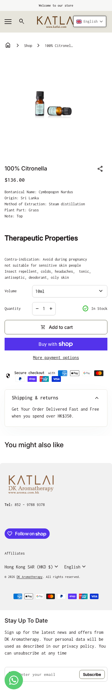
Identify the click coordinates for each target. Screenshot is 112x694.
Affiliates (15, 553)
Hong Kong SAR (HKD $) (32, 566)
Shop (28, 45)
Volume (11, 291)
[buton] (32, 566)
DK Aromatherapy (30, 577)
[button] (90, 21)
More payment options (56, 357)
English (75, 566)
